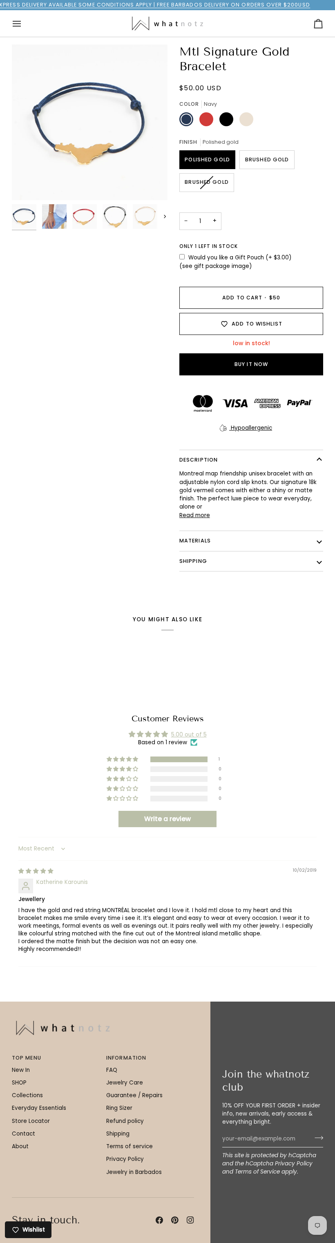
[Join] (316, 1137)
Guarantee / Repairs (134, 1095)
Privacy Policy (294, 1163)
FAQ (111, 1070)
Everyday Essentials (39, 1108)
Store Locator (31, 1121)
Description (198, 459)
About (20, 1146)
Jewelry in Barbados (134, 1172)
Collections (27, 1095)
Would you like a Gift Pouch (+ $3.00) (239, 257)
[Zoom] (27, 185)
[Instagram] (190, 1220)
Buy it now (251, 364)
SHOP (19, 1083)
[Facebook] (159, 1220)
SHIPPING (193, 561)
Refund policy (125, 1121)
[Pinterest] (175, 1220)
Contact (23, 1134)
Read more (194, 515)
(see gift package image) (215, 266)
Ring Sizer (119, 1108)
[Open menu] (24, 23)
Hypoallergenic (250, 428)
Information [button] (126, 1057)
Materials (195, 540)
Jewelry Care (124, 1083)
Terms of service (129, 1146)
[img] (36, 871)
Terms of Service (257, 1172)
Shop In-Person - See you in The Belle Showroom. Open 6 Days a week (177, 4)
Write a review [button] (167, 818)
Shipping (118, 1134)
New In (21, 1070)
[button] (123, 760)
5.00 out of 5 (189, 735)
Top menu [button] (26, 1057)
